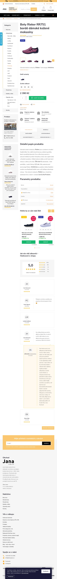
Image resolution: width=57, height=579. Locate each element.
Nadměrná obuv (11, 86)
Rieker (51, 196)
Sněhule (9, 53)
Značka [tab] (28, 133)
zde (47, 1)
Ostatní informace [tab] (45, 133)
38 (26, 229)
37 (40, 229)
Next (52, 211)
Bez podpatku (49, 189)
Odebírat (46, 443)
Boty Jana (8, 29)
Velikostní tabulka (7, 526)
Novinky (8, 110)
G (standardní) (49, 200)
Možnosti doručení (26, 90)
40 (28, 229)
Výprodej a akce (9, 97)
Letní (9, 73)
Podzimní (10, 76)
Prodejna (5, 524)
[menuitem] (7, 15)
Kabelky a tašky (9, 93)
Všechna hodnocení (48, 428)
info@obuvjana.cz (10, 136)
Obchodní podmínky (7, 531)
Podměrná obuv (11, 83)
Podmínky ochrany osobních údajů (11, 535)
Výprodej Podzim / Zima (11, 103)
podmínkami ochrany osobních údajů (27, 446)
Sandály (9, 61)
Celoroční (10, 81)
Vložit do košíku (39, 98)
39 (45, 229)
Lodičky (9, 41)
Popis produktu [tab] (28, 129)
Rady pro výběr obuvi (8, 542)
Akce (8, 106)
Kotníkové (10, 56)
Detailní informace (24, 69)
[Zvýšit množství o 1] (26, 97)
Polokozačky (10, 58)
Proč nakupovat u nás (8, 529)
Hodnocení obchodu (9, 3)
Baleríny (9, 38)
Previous (49, 211)
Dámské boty (9, 33)
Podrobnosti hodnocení (37, 35)
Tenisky (9, 63)
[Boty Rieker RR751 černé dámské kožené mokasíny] (22, 78)
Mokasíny (10, 68)
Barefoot (9, 48)
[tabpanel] (28, 230)
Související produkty (28, 137)
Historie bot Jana (6, 540)
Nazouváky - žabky (12, 36)
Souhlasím (45, 571)
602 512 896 (9, 138)
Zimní (9, 78)
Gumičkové (10, 46)
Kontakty (33, 3)
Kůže (52, 192)
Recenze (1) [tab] (45, 129)
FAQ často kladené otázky (9, 537)
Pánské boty (8, 90)
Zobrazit (28, 242)
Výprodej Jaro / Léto (11, 100)
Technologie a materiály (8, 546)
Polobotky (10, 66)
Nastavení (10, 576)
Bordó (51, 185)
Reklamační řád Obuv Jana (9, 533)
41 (31, 229)
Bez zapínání (50, 204)
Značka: (23, 107)
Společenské (10, 43)
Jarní (8, 71)
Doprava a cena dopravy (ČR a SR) (22, 3)
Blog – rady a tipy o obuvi (8, 544)
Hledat (33, 9)
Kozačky (9, 51)
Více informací (24, 573)
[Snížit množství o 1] (26, 99)
